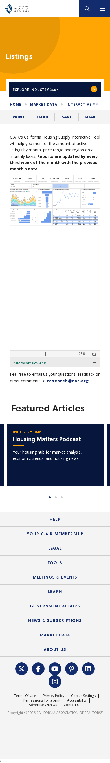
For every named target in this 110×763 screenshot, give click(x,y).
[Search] (87, 8)
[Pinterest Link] (72, 668)
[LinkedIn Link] (88, 668)
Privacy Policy (53, 695)
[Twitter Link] (21, 668)
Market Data (43, 104)
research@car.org (68, 380)
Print (18, 117)
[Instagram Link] (55, 680)
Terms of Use (25, 695)
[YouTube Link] (55, 668)
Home (15, 104)
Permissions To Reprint (41, 700)
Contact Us (72, 704)
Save (66, 117)
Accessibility (77, 700)
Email (42, 117)
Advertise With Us (43, 704)
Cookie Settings (83, 695)
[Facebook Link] (38, 668)
